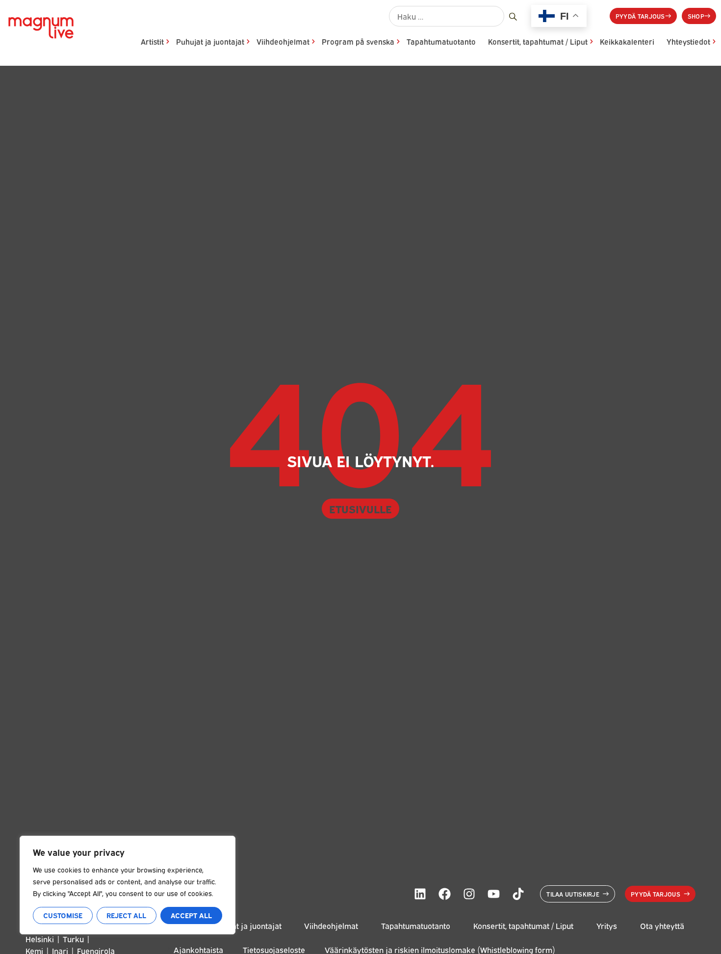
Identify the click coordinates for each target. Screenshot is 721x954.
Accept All (191, 915)
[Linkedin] (420, 893)
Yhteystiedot (688, 41)
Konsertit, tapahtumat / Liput (538, 41)
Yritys (606, 925)
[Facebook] (444, 893)
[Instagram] (469, 893)
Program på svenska (358, 41)
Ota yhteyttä (662, 925)
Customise (62, 915)
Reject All (126, 915)
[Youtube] (493, 893)
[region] (127, 885)
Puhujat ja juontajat (210, 41)
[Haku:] (446, 16)
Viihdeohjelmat (283, 41)
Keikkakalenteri (627, 41)
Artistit (152, 41)
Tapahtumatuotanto (441, 41)
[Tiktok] (518, 893)
